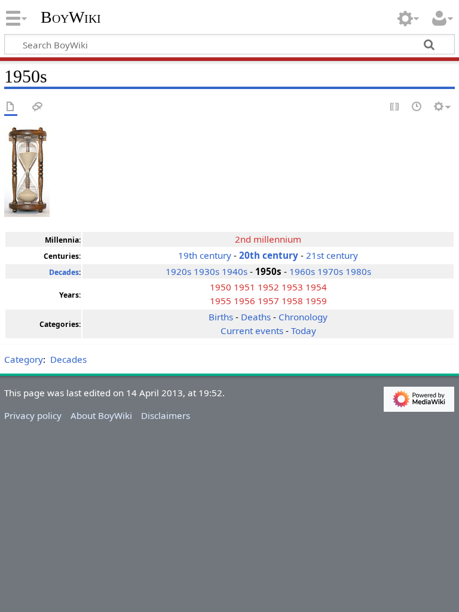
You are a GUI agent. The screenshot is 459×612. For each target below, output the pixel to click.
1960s (302, 271)
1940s (234, 271)
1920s (178, 271)
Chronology (303, 317)
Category (23, 359)
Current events (252, 330)
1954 (316, 287)
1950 (220, 287)
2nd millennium (268, 239)
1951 (244, 287)
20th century (268, 255)
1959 (316, 301)
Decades (64, 272)
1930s (206, 271)
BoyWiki (71, 17)
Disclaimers (165, 415)
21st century (332, 255)
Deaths (256, 317)
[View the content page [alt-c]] (10, 107)
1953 (292, 287)
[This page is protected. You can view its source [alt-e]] (395, 107)
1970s (330, 271)
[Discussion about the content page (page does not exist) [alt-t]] (37, 107)
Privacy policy (33, 415)
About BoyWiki (101, 415)
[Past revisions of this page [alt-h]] (417, 107)
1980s (358, 271)
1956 (244, 301)
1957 (268, 301)
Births (221, 317)
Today (303, 330)
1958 (292, 301)
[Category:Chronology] (27, 170)
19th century (206, 255)
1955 (220, 301)
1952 (268, 287)
